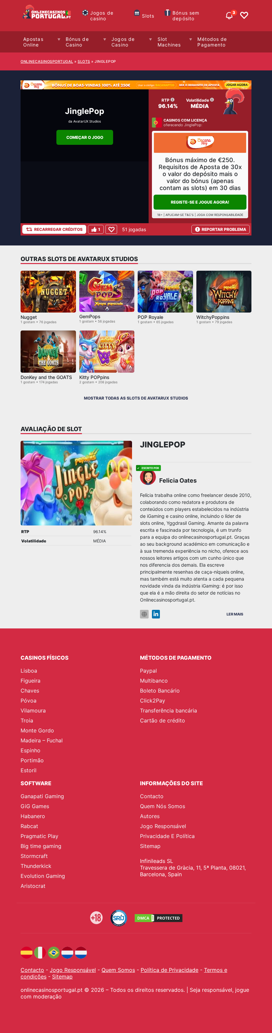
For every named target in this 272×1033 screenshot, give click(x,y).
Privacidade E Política (167, 836)
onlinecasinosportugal (47, 61)
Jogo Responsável (163, 826)
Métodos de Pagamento (212, 41)
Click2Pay (152, 700)
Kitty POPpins (94, 377)
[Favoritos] (244, 16)
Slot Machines (169, 41)
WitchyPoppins (213, 317)
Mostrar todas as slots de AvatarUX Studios (136, 398)
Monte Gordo (37, 730)
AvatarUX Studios (87, 121)
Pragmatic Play (39, 836)
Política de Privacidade (169, 970)
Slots (148, 16)
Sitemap (150, 846)
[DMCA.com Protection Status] (158, 918)
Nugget (29, 317)
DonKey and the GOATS (46, 377)
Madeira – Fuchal (42, 740)
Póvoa (28, 700)
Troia (27, 720)
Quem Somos (118, 970)
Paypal (148, 670)
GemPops (90, 316)
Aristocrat (33, 886)
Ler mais (235, 614)
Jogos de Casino (123, 41)
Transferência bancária (168, 710)
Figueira (30, 680)
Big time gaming (41, 846)
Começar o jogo (84, 137)
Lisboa (29, 670)
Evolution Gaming (43, 876)
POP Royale (150, 317)
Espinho (30, 750)
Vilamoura (33, 710)
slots (84, 61)
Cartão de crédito (162, 720)
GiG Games (35, 806)
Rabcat (29, 826)
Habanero (33, 816)
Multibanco (154, 680)
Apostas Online (33, 41)
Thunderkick (36, 866)
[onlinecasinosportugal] (47, 16)
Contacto (152, 796)
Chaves (30, 690)
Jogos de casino (101, 15)
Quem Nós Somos (162, 806)
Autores (150, 816)
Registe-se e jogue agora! (200, 202)
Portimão (32, 760)
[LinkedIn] (156, 614)
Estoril (28, 770)
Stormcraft (34, 856)
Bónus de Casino (77, 41)
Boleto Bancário (160, 690)
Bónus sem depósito (185, 15)
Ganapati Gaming (42, 796)
